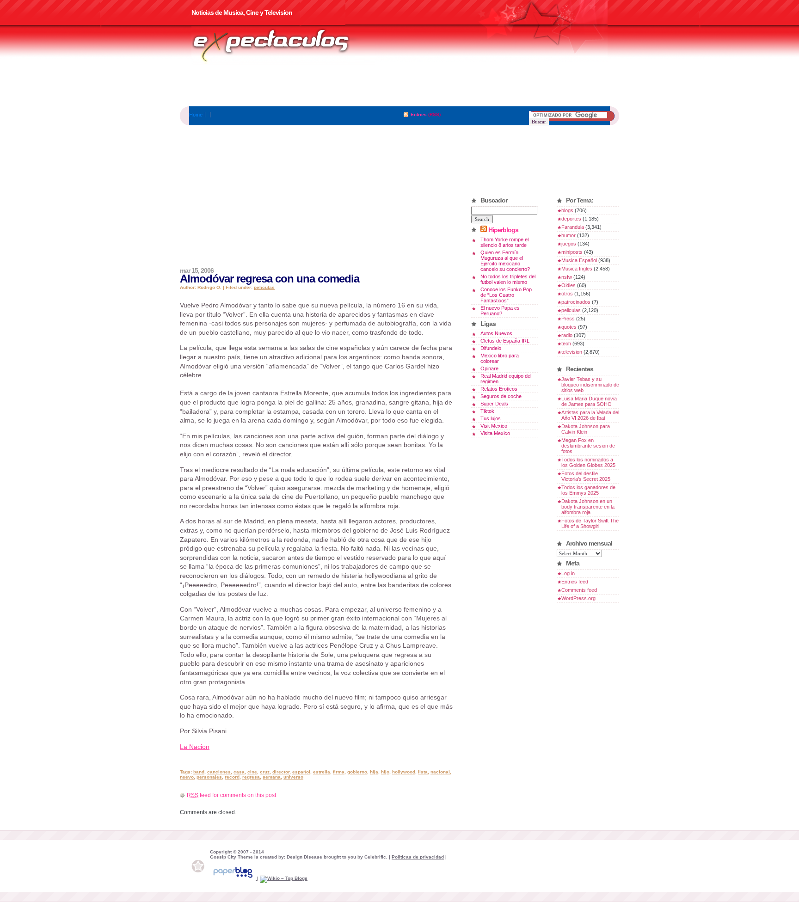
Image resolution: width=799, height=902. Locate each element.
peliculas (264, 287)
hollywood (403, 771)
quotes (569, 327)
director (280, 771)
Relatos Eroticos (498, 389)
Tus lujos (490, 418)
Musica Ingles (576, 268)
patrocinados (575, 302)
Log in (568, 573)
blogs (567, 210)
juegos (568, 243)
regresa (251, 776)
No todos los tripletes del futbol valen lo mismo (507, 279)
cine (252, 771)
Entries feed (574, 581)
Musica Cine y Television (283, 45)
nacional (440, 771)
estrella (321, 771)
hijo (385, 771)
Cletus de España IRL (504, 341)
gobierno (357, 771)
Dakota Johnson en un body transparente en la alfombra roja (588, 506)
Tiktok (487, 411)
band (198, 771)
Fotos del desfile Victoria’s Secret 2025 (585, 476)
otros (567, 293)
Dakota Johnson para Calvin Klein (585, 429)
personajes (209, 776)
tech (566, 343)
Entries (419, 114)
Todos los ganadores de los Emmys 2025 (588, 490)
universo (293, 776)
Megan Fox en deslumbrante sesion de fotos (588, 445)
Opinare (489, 368)
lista (423, 771)
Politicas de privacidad (418, 856)
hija (374, 771)
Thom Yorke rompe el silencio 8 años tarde (504, 242)
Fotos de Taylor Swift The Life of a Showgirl (590, 523)
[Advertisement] (399, 85)
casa (239, 771)
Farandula (572, 227)
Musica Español (579, 260)
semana (272, 776)
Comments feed (579, 590)
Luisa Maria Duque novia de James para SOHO (589, 401)
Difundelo (490, 348)
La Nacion (194, 746)
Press (568, 318)
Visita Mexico (495, 433)
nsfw (566, 277)
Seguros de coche (501, 396)
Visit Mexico (493, 426)
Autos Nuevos (496, 333)
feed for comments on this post (231, 795)
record (232, 776)
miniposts (572, 252)
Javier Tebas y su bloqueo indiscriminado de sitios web (590, 384)
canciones (219, 771)
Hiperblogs (503, 229)
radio (566, 335)
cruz (265, 771)
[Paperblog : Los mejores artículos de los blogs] (233, 878)
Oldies (568, 285)
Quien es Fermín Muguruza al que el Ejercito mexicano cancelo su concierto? (505, 261)
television (571, 352)
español (301, 771)
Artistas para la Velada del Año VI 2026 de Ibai (590, 415)
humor (568, 235)
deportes (571, 218)
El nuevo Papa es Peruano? (500, 310)
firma (338, 771)
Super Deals (494, 403)
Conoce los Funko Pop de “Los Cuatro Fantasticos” (506, 295)
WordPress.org (578, 598)
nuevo (187, 776)
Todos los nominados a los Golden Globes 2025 (588, 462)
